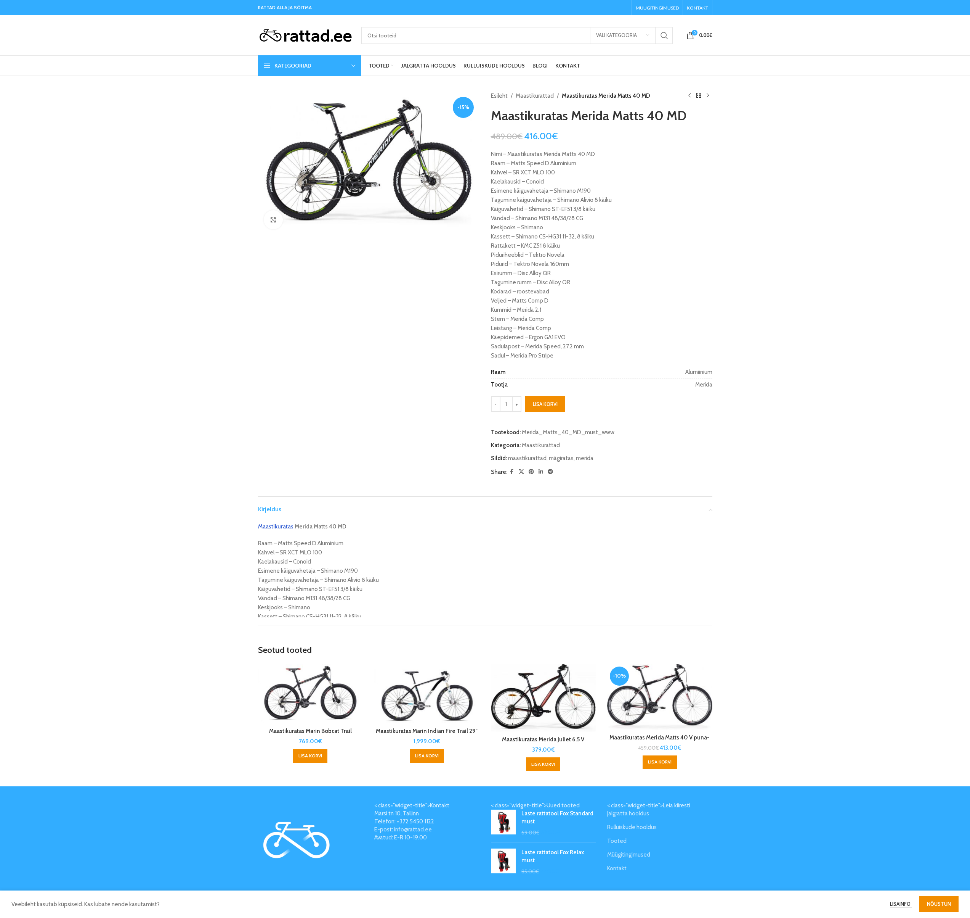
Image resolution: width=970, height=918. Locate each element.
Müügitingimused (628, 854)
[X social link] (521, 472)
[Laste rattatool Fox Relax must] (503, 862)
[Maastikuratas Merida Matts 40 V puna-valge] (659, 697)
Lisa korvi (545, 404)
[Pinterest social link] (531, 472)
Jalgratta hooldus (628, 813)
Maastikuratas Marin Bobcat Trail (310, 731)
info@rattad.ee (413, 829)
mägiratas (561, 458)
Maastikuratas (275, 526)
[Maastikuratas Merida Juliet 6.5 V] (543, 698)
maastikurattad (527, 458)
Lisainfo (901, 904)
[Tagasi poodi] (698, 95)
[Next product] (707, 95)
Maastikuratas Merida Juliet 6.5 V (543, 739)
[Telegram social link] (550, 472)
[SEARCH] (664, 35)
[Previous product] (689, 95)
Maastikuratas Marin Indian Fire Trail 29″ (427, 731)
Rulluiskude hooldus (632, 827)
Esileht (499, 95)
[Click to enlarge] (273, 219)
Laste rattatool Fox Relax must (552, 856)
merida (584, 458)
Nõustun (939, 904)
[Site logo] (305, 34)
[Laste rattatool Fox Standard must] (503, 823)
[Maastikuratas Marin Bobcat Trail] (310, 694)
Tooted (617, 840)
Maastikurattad (535, 95)
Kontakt (617, 868)
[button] (310, 756)
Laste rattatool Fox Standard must (557, 817)
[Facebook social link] (511, 472)
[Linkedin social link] (540, 472)
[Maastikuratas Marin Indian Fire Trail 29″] (426, 694)
